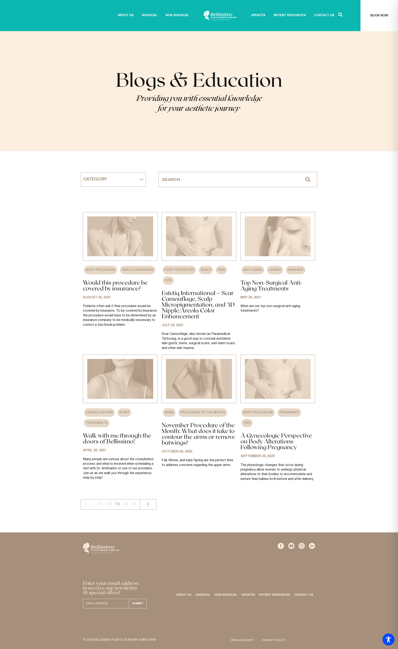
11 (100, 504)
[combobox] (229, 179)
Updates (248, 594)
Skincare (295, 269)
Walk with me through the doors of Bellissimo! (117, 438)
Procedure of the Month (202, 412)
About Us (183, 594)
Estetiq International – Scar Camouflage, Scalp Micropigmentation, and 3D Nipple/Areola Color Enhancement (198, 304)
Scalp (206, 269)
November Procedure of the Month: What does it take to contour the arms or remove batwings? (198, 433)
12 (108, 504)
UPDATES (258, 15)
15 (133, 504)
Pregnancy (289, 412)
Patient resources (274, 594)
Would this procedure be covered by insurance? (115, 285)
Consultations (99, 412)
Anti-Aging (252, 269)
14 (125, 504)
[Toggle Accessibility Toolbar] (388, 639)
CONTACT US (324, 15)
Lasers (275, 269)
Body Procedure (100, 269)
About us (125, 15)
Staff (124, 412)
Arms (169, 412)
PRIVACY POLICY (274, 640)
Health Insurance (137, 269)
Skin (221, 269)
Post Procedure (179, 269)
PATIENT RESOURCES (290, 15)
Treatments (97, 423)
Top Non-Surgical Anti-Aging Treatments (271, 285)
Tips (168, 280)
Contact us (303, 594)
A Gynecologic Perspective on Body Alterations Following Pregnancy (276, 441)
